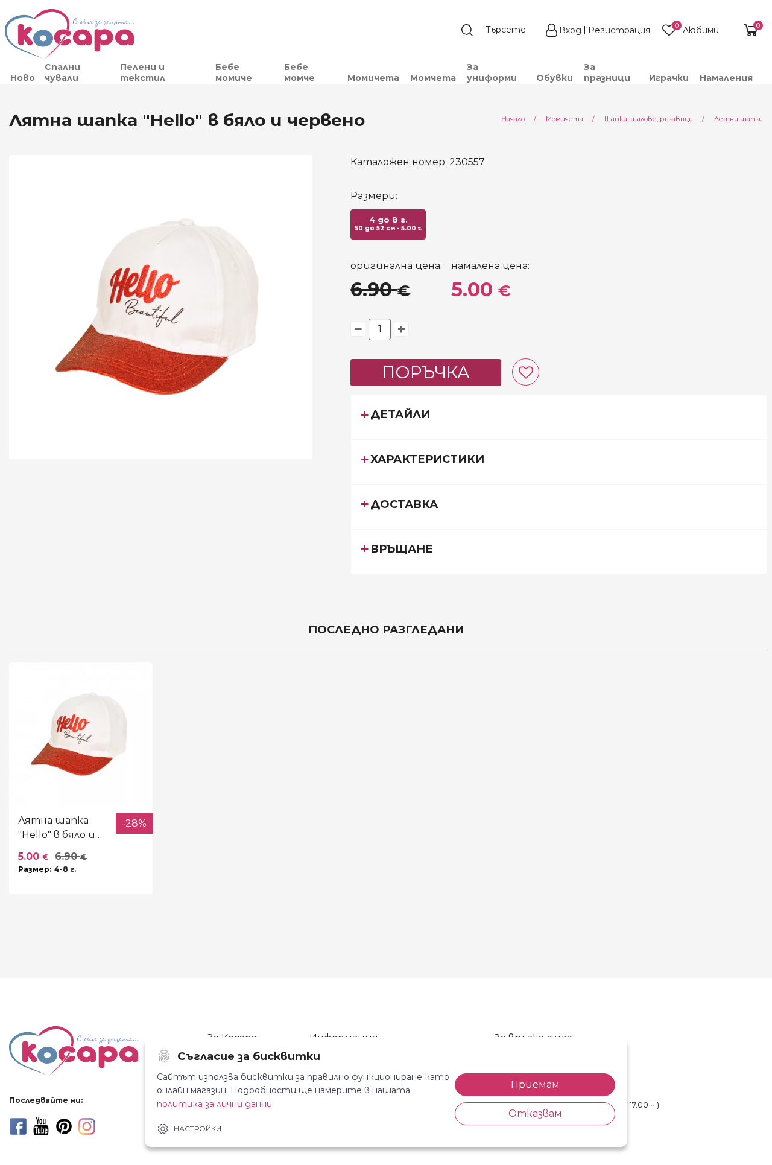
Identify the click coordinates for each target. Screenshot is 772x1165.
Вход (570, 30)
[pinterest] (64, 1126)
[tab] (558, 417)
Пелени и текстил (142, 72)
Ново (22, 77)
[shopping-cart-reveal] (746, 30)
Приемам (535, 1084)
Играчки (669, 77)
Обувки (554, 77)
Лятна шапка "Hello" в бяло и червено (56, 828)
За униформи (492, 72)
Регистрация (619, 30)
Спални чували (62, 72)
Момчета (433, 77)
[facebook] (18, 1126)
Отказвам (535, 1113)
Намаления (726, 77)
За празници (607, 72)
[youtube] (41, 1126)
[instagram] (87, 1126)
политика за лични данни (214, 1104)
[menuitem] (22, 77)
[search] (499, 30)
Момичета (373, 77)
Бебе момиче (233, 72)
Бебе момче (299, 72)
